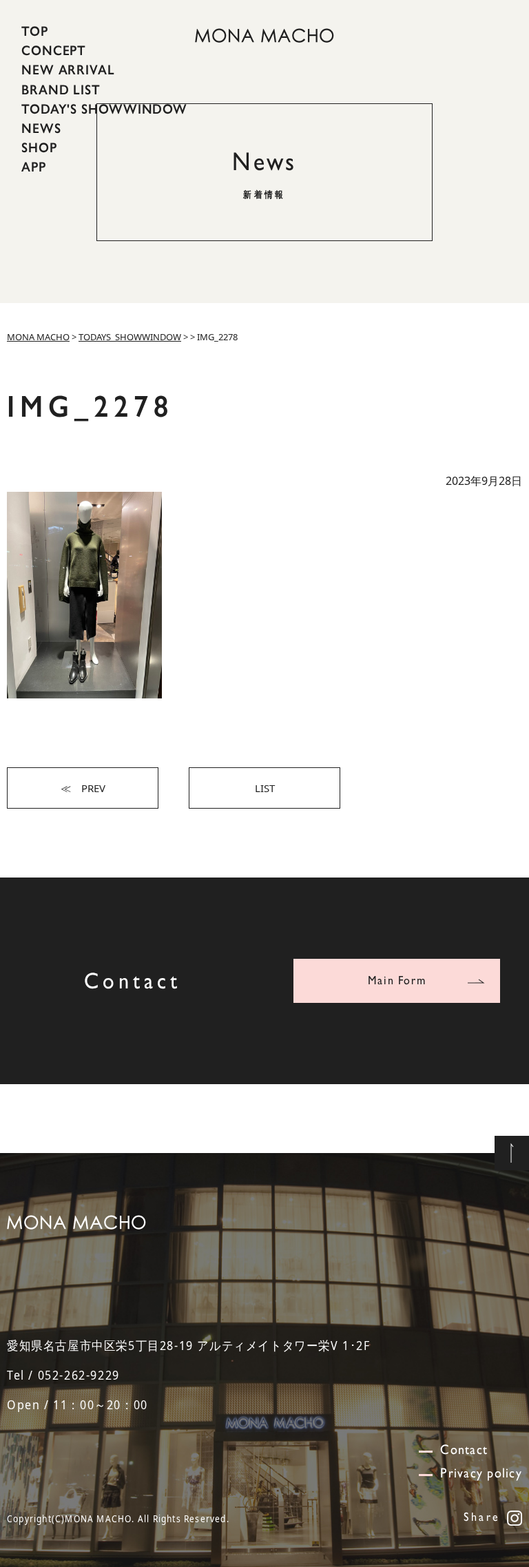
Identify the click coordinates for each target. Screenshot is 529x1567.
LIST (265, 788)
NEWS (41, 128)
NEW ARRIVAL (68, 69)
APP (33, 166)
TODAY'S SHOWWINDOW (104, 109)
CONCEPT (53, 50)
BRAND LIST (61, 89)
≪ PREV (83, 788)
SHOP (39, 147)
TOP (34, 31)
